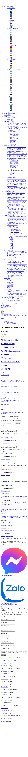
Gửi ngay (18, 423)
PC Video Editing (11, 59)
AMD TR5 (12, 142)
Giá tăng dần (4, 412)
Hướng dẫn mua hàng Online (8, 502)
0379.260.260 (4, 710)
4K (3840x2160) (14, 234)
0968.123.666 (8, 485)
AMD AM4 (13, 140)
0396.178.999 (4, 684)
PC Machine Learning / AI (13, 28)
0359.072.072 (4, 713)
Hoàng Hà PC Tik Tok (18, 516)
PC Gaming (10, 104)
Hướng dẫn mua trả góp (6, 504)
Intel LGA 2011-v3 (14, 134)
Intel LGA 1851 (14, 138)
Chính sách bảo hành (6, 509)
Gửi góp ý (3, 655)
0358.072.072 (4, 700)
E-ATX (12, 176)
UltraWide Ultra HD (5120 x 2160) (18, 236)
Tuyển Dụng (11, 496)
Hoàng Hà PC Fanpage (6, 516)
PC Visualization (11, 86)
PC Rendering (10, 20)
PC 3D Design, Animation (13, 69)
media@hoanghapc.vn (6, 525)
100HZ (12, 241)
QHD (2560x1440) (14, 232)
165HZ (12, 246)
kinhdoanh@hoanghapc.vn (7, 530)
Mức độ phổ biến (18, 412)
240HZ (12, 248)
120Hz (11, 243)
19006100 (3, 673)
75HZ (11, 240)
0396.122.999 (8, 453)
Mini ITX (12, 172)
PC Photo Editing (11, 8)
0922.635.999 (4, 666)
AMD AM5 (13, 141)
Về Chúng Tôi (4, 496)
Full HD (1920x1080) (15, 229)
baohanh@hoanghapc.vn (7, 536)
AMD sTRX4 (13, 144)
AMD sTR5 (13, 169)
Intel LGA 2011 (14, 162)
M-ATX (12, 173)
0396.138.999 (4, 681)
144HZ (12, 244)
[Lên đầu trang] (1, 606)
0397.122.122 (4, 687)
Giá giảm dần (10, 412)
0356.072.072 (8, 469)
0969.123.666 (8, 437)
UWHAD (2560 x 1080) (16, 230)
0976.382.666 (4, 671)
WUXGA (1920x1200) (15, 227)
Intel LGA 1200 (14, 133)
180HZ (12, 247)
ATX (11, 174)
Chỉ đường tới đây (5, 443)
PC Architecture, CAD (12, 45)
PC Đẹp (9, 96)
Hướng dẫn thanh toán (20, 502)
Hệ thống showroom (20, 496)
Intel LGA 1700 (14, 137)
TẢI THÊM (3, 413)
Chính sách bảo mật (16, 509)
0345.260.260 (4, 718)
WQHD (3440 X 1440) (16, 233)
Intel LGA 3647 (14, 135)
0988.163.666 (4, 692)
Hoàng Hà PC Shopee (14, 517)
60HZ (11, 239)
